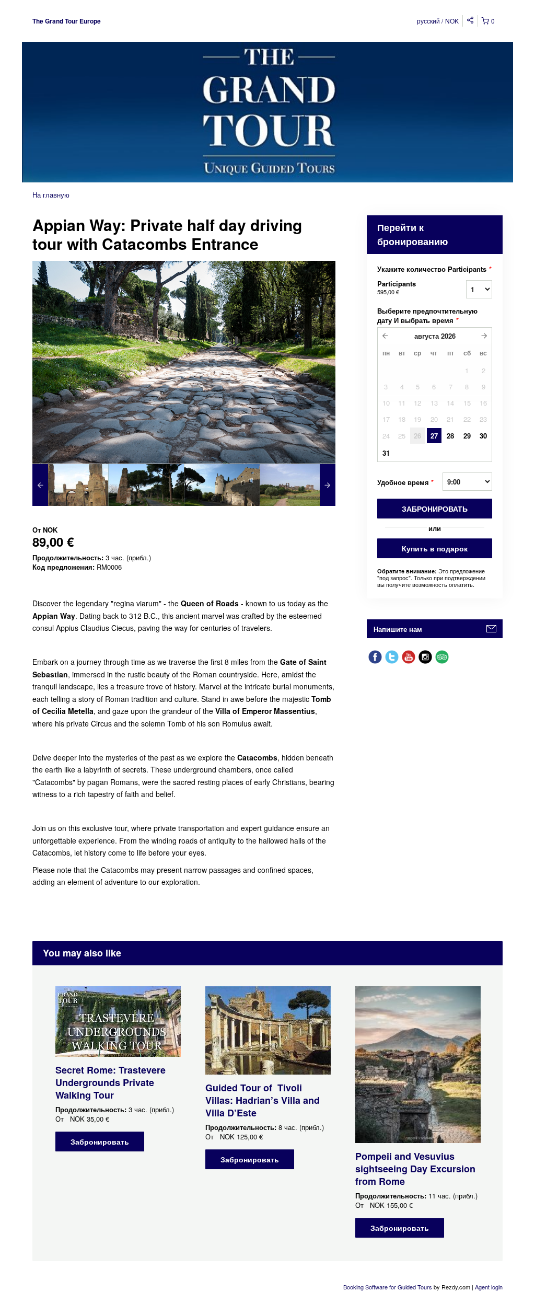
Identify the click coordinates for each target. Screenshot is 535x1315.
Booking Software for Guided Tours (388, 1287)
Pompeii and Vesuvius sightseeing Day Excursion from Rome (415, 1168)
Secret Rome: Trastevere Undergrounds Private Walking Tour (110, 1082)
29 (467, 436)
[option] (70, 485)
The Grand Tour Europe (66, 21)
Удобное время (405, 482)
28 (450, 436)
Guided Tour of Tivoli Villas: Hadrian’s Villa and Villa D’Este (262, 1100)
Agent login (489, 1287)
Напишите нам (398, 629)
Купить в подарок (435, 548)
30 (483, 436)
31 (386, 453)
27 (434, 436)
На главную (50, 195)
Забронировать (435, 508)
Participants (396, 287)
